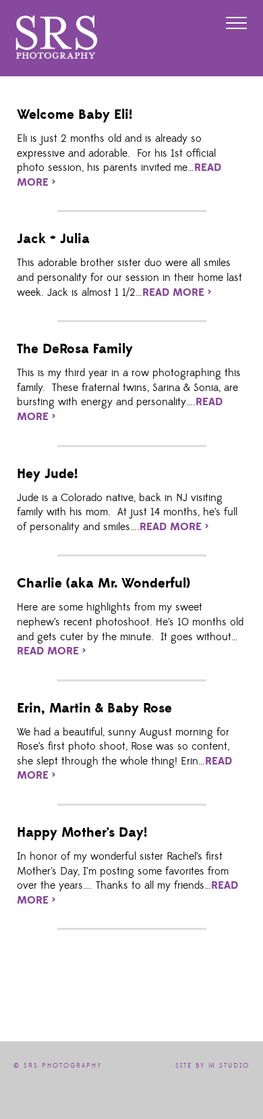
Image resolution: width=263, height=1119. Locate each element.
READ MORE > (176, 292)
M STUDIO (229, 1066)
